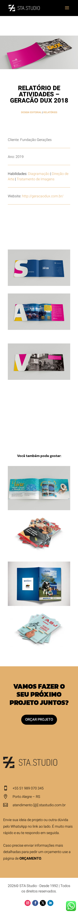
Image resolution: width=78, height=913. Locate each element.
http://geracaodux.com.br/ (42, 196)
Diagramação (38, 174)
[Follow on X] (43, 903)
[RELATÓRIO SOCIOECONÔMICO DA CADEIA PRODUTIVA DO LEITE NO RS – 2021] (39, 584)
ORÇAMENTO (30, 858)
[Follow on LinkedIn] (50, 903)
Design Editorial (31, 112)
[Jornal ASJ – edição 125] (39, 532)
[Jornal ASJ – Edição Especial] (39, 628)
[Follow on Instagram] (28, 903)
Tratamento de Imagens (35, 179)
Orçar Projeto (39, 719)
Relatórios (50, 112)
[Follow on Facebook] (35, 903)
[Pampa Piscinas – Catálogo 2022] (39, 488)
